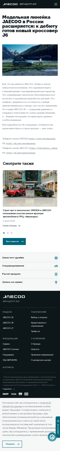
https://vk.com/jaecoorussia (20, 153)
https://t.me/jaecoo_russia (43, 148)
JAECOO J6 (8, 317)
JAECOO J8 (8, 323)
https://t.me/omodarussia (42, 139)
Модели (7, 312)
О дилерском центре (41, 360)
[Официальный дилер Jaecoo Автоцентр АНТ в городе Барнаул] (10, 4)
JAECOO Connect (11, 349)
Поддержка (8, 355)
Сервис (6, 344)
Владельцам (10, 339)
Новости (35, 349)
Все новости (12, 241)
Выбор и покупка (39, 317)
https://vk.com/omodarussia (20, 144)
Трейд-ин (35, 331)
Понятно (10, 444)
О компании (38, 339)
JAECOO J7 (8, 328)
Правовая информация (42, 355)
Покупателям (38, 312)
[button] (3, 233)
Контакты (8, 367)
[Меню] (56, 4)
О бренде (35, 344)
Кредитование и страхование (38, 324)
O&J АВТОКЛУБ (10, 360)
